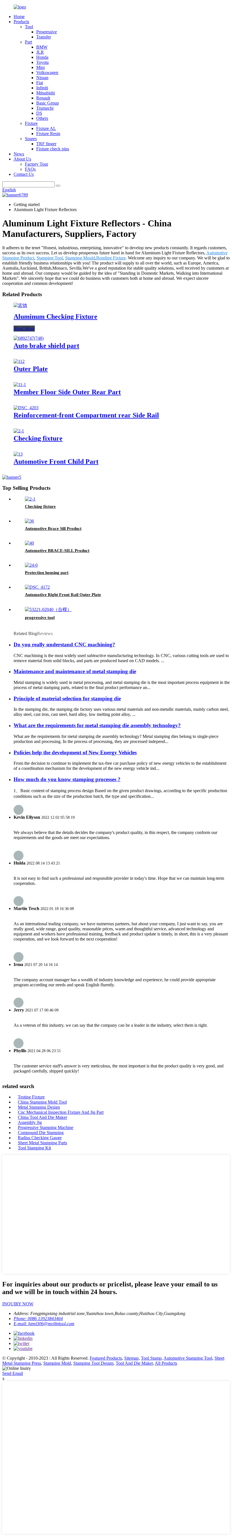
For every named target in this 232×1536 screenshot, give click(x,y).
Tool (29, 26)
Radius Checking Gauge (40, 1137)
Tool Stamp (151, 1358)
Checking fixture (38, 438)
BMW (42, 47)
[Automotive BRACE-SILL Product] (29, 543)
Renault (43, 98)
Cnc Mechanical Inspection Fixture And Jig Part (61, 1112)
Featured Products (106, 1358)
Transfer (43, 36)
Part (28, 42)
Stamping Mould (80, 257)
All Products (166, 1363)
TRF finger (46, 143)
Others (42, 118)
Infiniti (42, 87)
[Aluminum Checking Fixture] (20, 305)
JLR (40, 52)
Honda (42, 57)
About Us (22, 159)
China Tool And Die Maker (42, 1117)
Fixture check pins (52, 148)
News (19, 153)
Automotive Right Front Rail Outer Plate (63, 594)
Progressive (46, 31)
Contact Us (24, 174)
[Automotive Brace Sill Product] (29, 521)
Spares (31, 138)
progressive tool (40, 617)
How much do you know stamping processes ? (67, 779)
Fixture (31, 123)
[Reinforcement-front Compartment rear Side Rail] (26, 407)
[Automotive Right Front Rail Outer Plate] (37, 587)
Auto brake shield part (46, 345)
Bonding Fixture (111, 257)
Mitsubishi (45, 92)
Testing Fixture (31, 1097)
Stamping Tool (49, 257)
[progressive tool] (48, 609)
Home (19, 16)
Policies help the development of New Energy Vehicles (75, 752)
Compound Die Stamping (41, 1132)
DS (39, 113)
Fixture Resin (48, 133)
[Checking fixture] (19, 430)
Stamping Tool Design (93, 1363)
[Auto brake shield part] (29, 338)
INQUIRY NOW (17, 1303)
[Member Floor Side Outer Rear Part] (20, 384)
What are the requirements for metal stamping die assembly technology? (97, 725)
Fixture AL (46, 128)
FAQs (30, 169)
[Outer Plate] (19, 361)
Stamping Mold (57, 1363)
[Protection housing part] (31, 565)
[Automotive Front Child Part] (18, 454)
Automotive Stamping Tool (188, 1358)
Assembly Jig (30, 1122)
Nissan (42, 77)
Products (21, 21)
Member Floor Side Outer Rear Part (67, 392)
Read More (24, 328)
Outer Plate (31, 368)
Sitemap (131, 1358)
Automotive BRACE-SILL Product (57, 550)
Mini (40, 67)
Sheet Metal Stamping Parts (42, 1142)
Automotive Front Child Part (56, 461)
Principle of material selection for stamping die (67, 698)
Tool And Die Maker (134, 1363)
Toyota (42, 62)
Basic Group (47, 103)
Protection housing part (46, 572)
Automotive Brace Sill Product (53, 528)
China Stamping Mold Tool (42, 1102)
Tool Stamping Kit (34, 1147)
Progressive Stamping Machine (45, 1127)
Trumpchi (44, 108)
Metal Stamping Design (39, 1107)
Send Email (12, 1373)
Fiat (39, 82)
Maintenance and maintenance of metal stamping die (75, 671)
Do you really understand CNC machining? (64, 644)
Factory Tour (36, 164)
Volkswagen (47, 72)
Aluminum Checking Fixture (55, 316)
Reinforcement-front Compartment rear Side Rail (86, 415)
